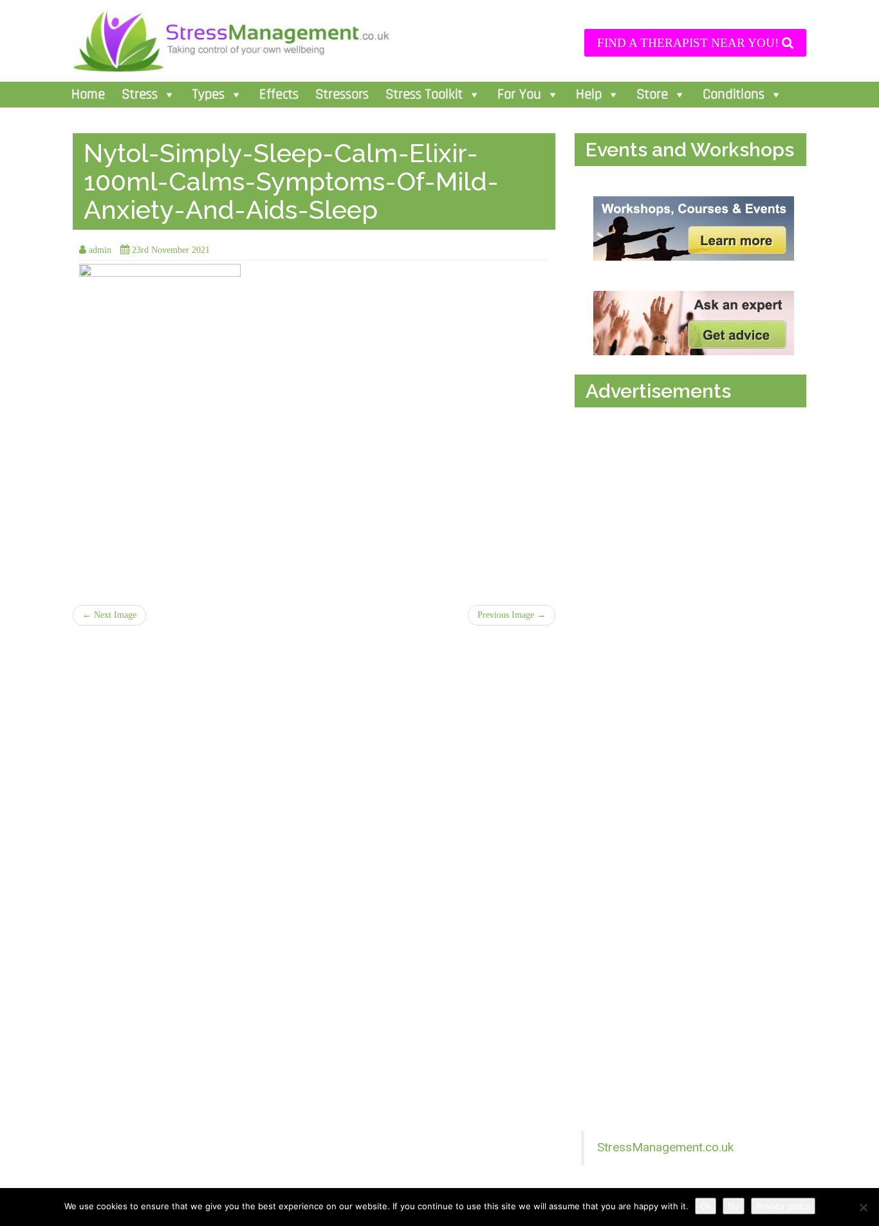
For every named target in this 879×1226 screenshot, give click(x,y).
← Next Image (109, 615)
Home (88, 95)
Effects (279, 95)
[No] (862, 1207)
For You (519, 95)
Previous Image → (511, 615)
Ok (705, 1206)
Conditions (733, 95)
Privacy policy (783, 1206)
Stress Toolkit (424, 95)
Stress (140, 95)
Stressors (342, 95)
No (733, 1206)
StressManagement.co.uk (665, 1147)
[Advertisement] (693, 546)
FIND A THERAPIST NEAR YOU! (689, 43)
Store (652, 95)
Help (589, 95)
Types (208, 95)
